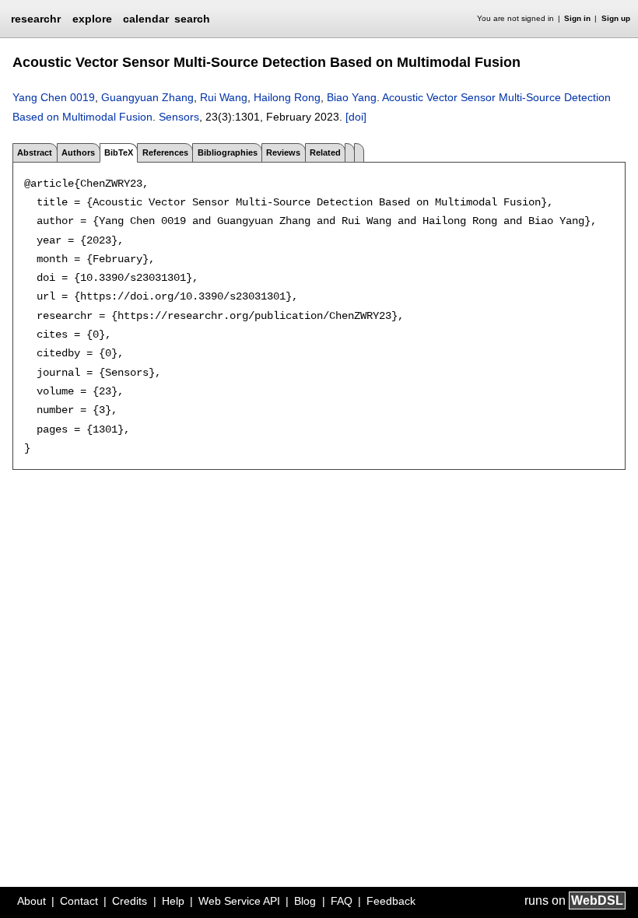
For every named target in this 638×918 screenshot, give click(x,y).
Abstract (34, 152)
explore (92, 18)
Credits (129, 901)
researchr (36, 17)
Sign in (577, 18)
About (31, 901)
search (192, 18)
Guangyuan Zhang (147, 97)
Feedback (390, 901)
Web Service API (239, 901)
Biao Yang (352, 97)
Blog (305, 901)
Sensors (179, 116)
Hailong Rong (287, 97)
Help (173, 901)
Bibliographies (228, 152)
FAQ (341, 901)
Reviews (283, 152)
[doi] (355, 116)
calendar (146, 18)
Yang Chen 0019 (53, 97)
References (165, 152)
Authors (78, 152)
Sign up (615, 18)
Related (325, 152)
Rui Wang (223, 97)
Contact (79, 901)
